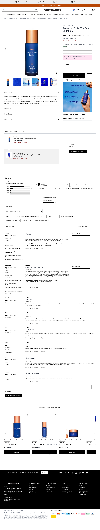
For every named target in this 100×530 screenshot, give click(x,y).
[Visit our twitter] (76, 472)
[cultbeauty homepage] (53, 9)
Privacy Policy (65, 487)
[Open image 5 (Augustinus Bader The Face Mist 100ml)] (44, 82)
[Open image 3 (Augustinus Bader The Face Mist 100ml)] (26, 82)
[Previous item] (5, 434)
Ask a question (86, 35)
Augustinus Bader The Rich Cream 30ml (42, 440)
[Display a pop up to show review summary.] (15, 445)
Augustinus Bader (14, 18)
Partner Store (82, 494)
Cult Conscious (49, 491)
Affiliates (81, 489)
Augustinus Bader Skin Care (27, 18)
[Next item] (95, 434)
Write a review (77, 35)
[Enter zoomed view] (56, 73)
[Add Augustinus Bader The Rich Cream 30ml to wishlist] (55, 415)
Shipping (31, 489)
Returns (31, 491)
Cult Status (81, 485)
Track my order (33, 492)
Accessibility (65, 492)
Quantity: (66, 64)
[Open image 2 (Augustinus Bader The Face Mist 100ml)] (17, 82)
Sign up (44, 472)
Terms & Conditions (67, 485)
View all (91, 44)
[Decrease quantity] (65, 68)
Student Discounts (83, 491)
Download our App (50, 487)
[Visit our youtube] (83, 472)
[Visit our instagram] (79, 472)
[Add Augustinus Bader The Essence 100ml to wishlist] (27, 415)
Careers (48, 489)
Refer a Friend (82, 492)
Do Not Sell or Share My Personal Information (12, 500)
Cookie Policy (65, 489)
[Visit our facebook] (72, 472)
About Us (48, 485)
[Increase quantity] (75, 68)
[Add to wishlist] (89, 75)
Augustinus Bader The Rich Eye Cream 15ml (70, 440)
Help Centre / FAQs (33, 487)
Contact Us (31, 485)
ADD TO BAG (17, 452)
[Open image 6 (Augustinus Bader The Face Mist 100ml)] (54, 82)
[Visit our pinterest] (87, 472)
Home (5, 18)
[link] (85, 9)
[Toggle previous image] (5, 49)
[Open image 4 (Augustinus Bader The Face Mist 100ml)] (35, 82)
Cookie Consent (8, 497)
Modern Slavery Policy (68, 491)
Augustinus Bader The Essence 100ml (14, 440)
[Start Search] (36, 9)
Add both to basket (77, 151)
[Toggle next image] (58, 49)
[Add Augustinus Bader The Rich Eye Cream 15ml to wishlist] (82, 415)
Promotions (82, 487)
